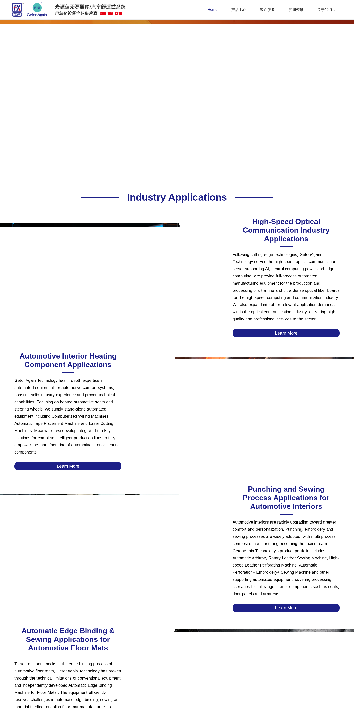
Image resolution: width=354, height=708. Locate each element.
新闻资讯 (296, 10)
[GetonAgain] (30, 9)
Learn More (286, 333)
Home (212, 10)
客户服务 (267, 10)
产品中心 (238, 10)
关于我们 (324, 10)
